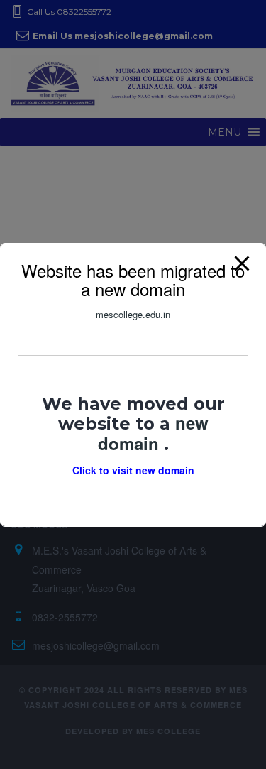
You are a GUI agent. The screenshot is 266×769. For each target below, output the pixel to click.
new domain (153, 432)
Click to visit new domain (133, 470)
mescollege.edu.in (133, 313)
